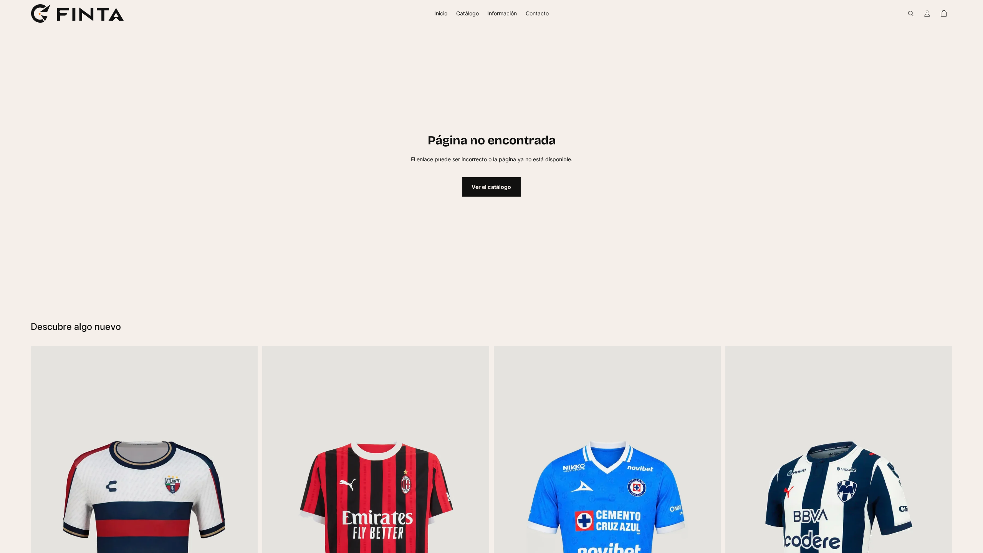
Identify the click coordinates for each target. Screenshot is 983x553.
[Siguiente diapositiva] (246, 544)
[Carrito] (943, 13)
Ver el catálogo (491, 187)
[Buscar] (910, 13)
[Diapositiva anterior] (42, 544)
